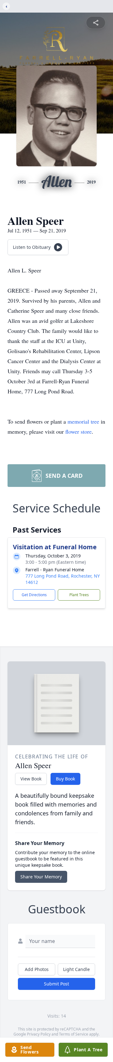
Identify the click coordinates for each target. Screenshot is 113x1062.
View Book (30, 779)
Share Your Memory (41, 877)
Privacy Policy (39, 1034)
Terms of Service (73, 1034)
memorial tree (83, 421)
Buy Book (65, 779)
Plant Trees (79, 594)
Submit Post (56, 984)
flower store (78, 431)
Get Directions (34, 594)
